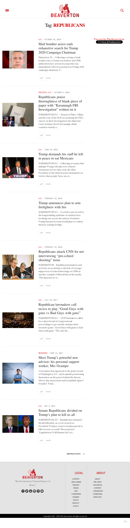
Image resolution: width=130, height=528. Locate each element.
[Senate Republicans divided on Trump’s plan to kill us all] (18, 424)
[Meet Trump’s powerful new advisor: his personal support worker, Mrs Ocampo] (18, 373)
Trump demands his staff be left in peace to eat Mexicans (61, 156)
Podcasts (97, 497)
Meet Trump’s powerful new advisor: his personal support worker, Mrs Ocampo (59, 361)
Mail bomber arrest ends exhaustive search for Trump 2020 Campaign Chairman (58, 48)
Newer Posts (74, 454)
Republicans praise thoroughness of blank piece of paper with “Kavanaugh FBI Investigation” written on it (60, 103)
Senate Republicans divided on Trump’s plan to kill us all (60, 412)
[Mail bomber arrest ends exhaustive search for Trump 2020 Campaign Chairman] (18, 59)
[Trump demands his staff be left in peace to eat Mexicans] (18, 167)
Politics (43, 92)
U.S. (40, 39)
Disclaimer (76, 482)
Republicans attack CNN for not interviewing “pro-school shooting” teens (61, 255)
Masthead (97, 485)
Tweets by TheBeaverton (109, 39)
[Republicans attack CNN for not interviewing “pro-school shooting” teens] (18, 267)
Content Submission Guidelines (98, 491)
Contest (75, 479)
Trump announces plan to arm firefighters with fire (60, 204)
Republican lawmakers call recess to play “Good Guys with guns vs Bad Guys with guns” (61, 308)
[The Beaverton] (65, 10)
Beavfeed (43, 353)
